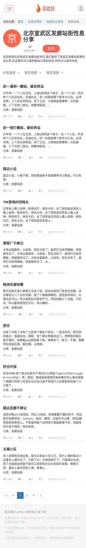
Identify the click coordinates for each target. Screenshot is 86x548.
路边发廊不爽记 (15, 408)
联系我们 (10, 512)
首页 (20, 21)
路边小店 (10, 169)
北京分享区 (35, 21)
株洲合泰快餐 (13, 285)
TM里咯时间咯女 (16, 202)
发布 (51, 49)
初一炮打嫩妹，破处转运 (21, 128)
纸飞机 (42, 512)
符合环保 (10, 367)
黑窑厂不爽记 (13, 243)
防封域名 (31, 512)
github (21, 512)
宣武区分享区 (55, 21)
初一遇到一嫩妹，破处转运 (23, 86)
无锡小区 (10, 449)
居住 (6, 326)
